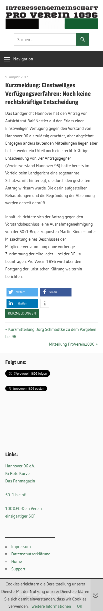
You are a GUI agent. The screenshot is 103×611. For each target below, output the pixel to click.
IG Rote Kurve (17, 473)
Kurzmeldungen (22, 313)
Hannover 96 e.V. (20, 465)
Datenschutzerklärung (30, 553)
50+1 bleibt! (15, 494)
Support (18, 568)
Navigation (23, 58)
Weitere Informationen (51, 606)
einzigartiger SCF (20, 516)
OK (79, 606)
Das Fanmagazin (20, 480)
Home (16, 561)
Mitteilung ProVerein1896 (71, 344)
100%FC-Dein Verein (23, 508)
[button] (22, 292)
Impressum (21, 546)
